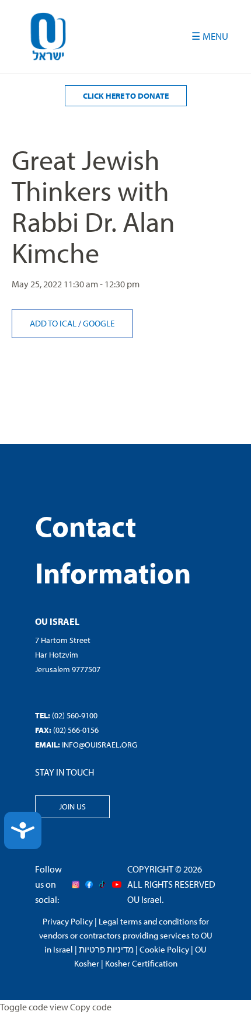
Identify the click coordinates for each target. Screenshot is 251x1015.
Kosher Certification (141, 963)
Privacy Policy (68, 921)
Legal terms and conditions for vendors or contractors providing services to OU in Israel (125, 935)
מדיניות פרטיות (106, 949)
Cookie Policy (164, 949)
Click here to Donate (126, 96)
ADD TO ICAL (54, 323)
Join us (72, 806)
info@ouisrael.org (99, 744)
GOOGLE (98, 323)
